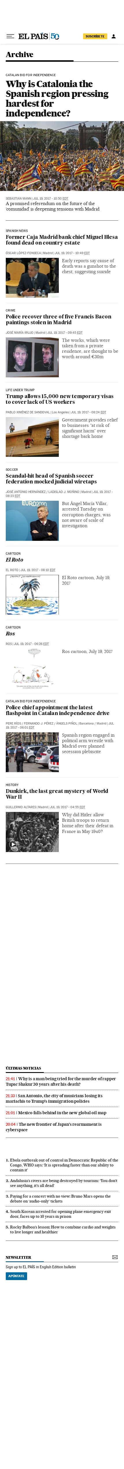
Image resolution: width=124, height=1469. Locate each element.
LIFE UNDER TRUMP (20, 390)
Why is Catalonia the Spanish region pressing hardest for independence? (57, 98)
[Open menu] (10, 36)
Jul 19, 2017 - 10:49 (72, 253)
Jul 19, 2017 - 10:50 (50, 198)
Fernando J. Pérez (38, 723)
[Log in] (113, 36)
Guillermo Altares (21, 807)
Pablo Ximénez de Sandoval (28, 412)
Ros (10, 634)
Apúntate (16, 1276)
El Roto (14, 560)
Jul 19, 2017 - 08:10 (37, 570)
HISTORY (12, 785)
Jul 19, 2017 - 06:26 (31, 644)
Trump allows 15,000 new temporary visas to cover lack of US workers (60, 399)
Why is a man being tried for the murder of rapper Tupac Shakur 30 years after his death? (61, 1081)
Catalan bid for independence (31, 701)
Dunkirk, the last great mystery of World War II (57, 794)
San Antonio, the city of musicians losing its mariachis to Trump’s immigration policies (54, 1098)
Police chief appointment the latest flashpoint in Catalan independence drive (58, 711)
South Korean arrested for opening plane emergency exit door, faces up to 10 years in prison (60, 1214)
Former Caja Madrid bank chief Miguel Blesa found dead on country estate (62, 240)
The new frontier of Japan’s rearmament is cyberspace (54, 1127)
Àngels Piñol (66, 723)
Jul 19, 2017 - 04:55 (67, 807)
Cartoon (13, 554)
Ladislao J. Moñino (63, 492)
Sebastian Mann (18, 198)
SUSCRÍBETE (95, 36)
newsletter (18, 1257)
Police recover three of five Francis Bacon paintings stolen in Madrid (58, 320)
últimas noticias (23, 1068)
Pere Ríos (13, 723)
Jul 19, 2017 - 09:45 (64, 333)
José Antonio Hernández (26, 492)
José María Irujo (19, 333)
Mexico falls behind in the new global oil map (62, 1112)
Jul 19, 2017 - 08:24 (88, 412)
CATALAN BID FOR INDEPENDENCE (31, 75)
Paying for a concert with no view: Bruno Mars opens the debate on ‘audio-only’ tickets (60, 1198)
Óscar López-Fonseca (23, 253)
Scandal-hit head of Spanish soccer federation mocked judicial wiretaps (51, 479)
